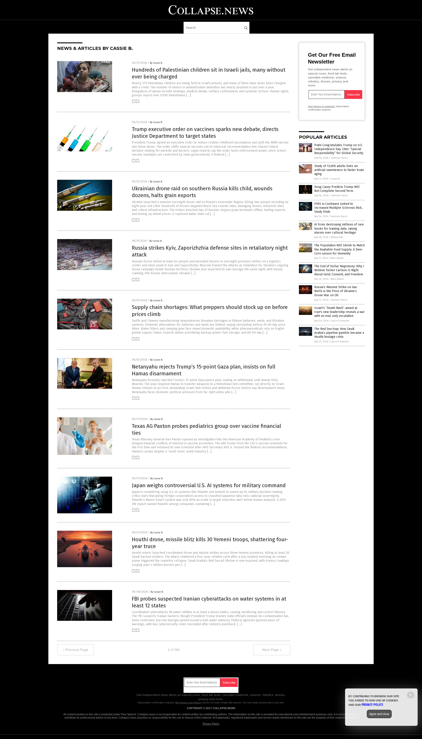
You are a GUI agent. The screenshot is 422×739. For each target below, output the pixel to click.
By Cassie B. (156, 63)
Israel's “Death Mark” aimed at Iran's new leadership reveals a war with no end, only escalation (339, 312)
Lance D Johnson (340, 320)
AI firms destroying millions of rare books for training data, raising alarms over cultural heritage (339, 228)
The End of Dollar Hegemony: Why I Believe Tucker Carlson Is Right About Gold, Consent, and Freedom (339, 270)
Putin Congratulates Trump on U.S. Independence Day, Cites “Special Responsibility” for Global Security (338, 149)
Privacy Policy (211, 723)
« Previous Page (75, 650)
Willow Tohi (337, 237)
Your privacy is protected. (321, 106)
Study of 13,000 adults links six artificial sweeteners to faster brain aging (339, 170)
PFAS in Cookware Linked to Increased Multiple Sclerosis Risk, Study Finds (338, 208)
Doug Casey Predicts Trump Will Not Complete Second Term (337, 189)
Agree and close (379, 714)
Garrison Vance (339, 157)
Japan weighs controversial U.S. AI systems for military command (209, 485)
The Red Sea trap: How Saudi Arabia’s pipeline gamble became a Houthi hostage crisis (339, 333)
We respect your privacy (188, 702)
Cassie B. (335, 178)
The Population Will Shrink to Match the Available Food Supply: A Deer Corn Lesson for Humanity (339, 249)
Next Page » (271, 650)
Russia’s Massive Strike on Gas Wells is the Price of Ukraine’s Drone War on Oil (335, 291)
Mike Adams (337, 258)
